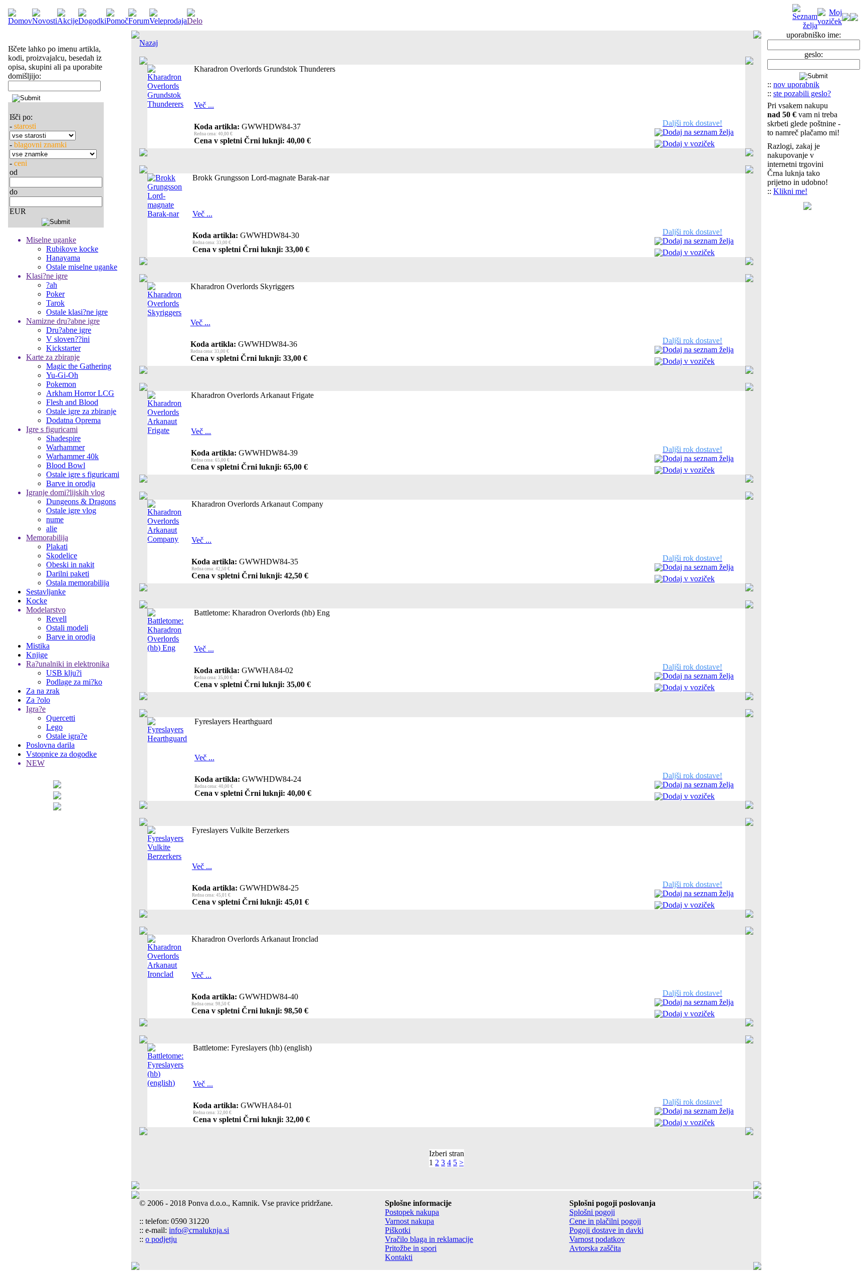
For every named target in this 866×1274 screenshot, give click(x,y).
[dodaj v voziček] (659, 145)
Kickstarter (63, 348)
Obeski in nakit (70, 564)
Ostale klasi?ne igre (77, 312)
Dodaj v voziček (689, 143)
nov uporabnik (796, 84)
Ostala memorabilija (77, 582)
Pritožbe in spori (411, 1248)
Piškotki (397, 1230)
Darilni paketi (67, 573)
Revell (56, 618)
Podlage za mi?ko (74, 682)
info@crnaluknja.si (199, 1230)
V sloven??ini (68, 339)
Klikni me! (790, 191)
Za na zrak (43, 691)
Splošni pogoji (592, 1212)
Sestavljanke (46, 591)
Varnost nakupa (409, 1221)
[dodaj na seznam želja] (659, 133)
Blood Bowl (65, 465)
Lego (54, 727)
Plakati (57, 546)
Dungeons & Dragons (81, 501)
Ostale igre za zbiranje (81, 411)
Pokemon (61, 384)
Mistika (38, 646)
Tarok (55, 303)
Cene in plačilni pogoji (605, 1221)
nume (55, 519)
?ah (51, 285)
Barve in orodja (70, 483)
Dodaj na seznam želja (698, 132)
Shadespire (63, 438)
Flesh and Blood (72, 402)
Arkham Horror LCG (80, 393)
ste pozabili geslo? (802, 93)
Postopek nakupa (412, 1212)
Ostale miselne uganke (81, 267)
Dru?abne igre (68, 330)
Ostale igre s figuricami (82, 474)
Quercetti (60, 718)
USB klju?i (64, 673)
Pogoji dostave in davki (606, 1230)
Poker (55, 294)
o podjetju (161, 1239)
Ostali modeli (67, 627)
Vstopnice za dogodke (61, 754)
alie (51, 528)
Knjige (37, 655)
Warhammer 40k (72, 456)
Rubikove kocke (72, 249)
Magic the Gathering (78, 366)
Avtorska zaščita (595, 1248)
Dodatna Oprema (73, 420)
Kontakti (398, 1257)
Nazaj (148, 43)
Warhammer (65, 447)
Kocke (36, 600)
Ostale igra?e (66, 736)
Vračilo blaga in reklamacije (429, 1239)
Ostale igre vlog (71, 510)
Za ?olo (38, 700)
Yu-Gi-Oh (62, 375)
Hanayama (63, 258)
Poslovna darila (50, 745)
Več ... (204, 105)
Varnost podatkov (597, 1239)
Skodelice (61, 555)
